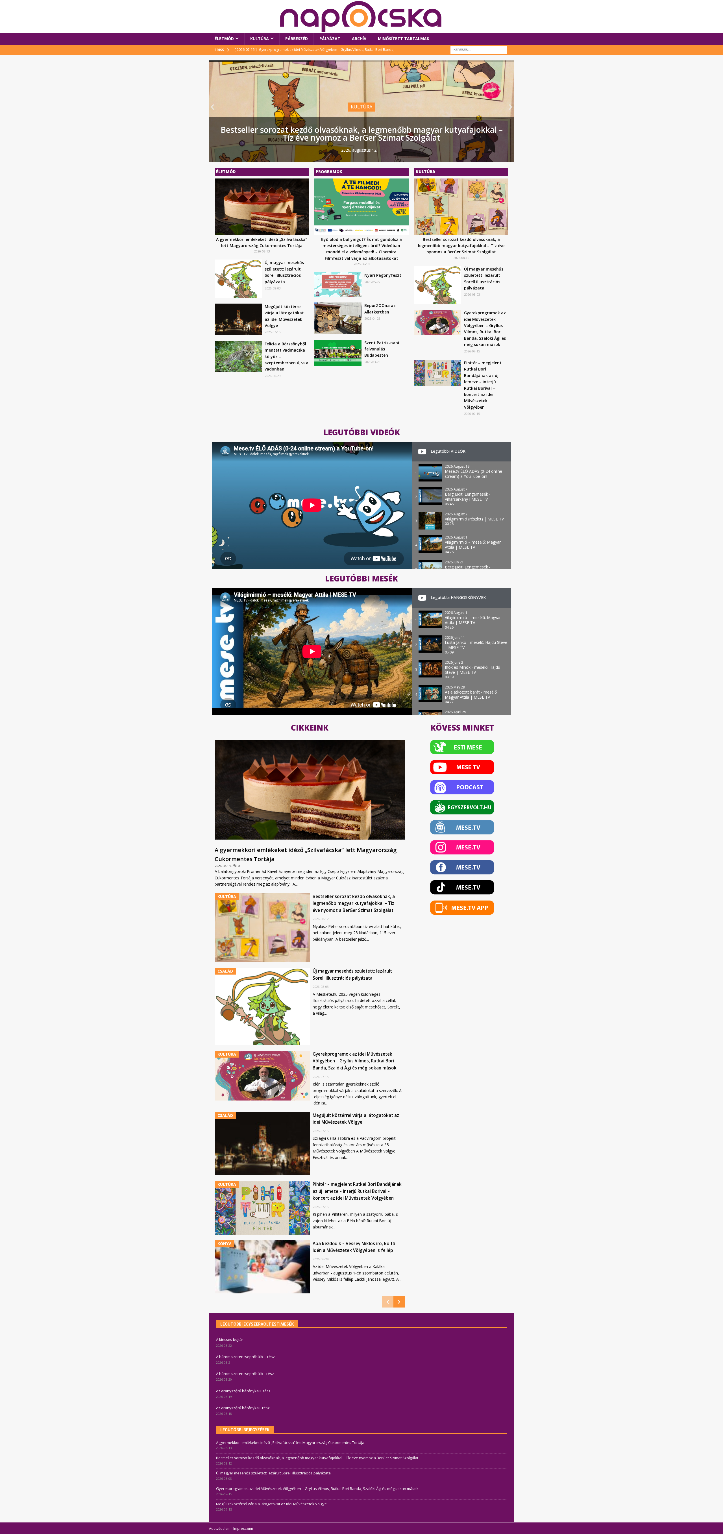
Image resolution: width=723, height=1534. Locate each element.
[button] (212, 106)
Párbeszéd (296, 38)
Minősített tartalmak (403, 38)
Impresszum (243, 1528)
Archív (359, 38)
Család (349, 114)
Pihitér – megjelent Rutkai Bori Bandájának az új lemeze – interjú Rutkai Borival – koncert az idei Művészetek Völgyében (357, 1191)
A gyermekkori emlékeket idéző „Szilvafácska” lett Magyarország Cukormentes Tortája (290, 1442)
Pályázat (329, 38)
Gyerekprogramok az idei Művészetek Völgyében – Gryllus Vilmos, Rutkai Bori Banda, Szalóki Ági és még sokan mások (355, 1061)
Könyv (224, 1243)
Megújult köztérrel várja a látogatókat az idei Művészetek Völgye (271, 1503)
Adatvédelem (219, 1528)
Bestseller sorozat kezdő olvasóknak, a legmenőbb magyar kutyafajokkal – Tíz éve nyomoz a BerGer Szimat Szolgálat (461, 246)
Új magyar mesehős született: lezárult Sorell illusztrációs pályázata (361, 137)
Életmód (224, 38)
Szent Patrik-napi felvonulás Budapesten (381, 349)
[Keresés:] (478, 49)
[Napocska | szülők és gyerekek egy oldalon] (361, 16)
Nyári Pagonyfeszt (382, 275)
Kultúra (259, 38)
